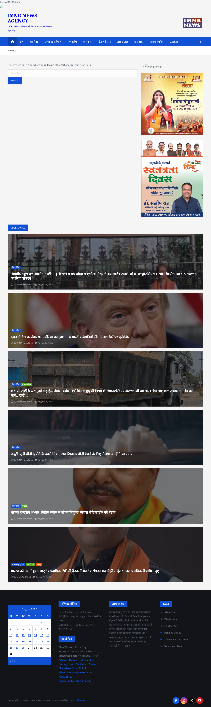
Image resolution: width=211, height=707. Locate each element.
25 (17, 647)
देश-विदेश (34, 41)
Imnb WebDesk (24, 577)
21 (35, 641)
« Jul (12, 661)
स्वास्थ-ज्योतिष (156, 41)
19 (23, 641)
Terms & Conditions (176, 639)
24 (10, 647)
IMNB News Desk (25, 284)
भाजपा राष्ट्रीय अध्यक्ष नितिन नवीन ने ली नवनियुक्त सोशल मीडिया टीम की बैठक (63, 512)
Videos (174, 41)
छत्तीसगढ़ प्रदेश (52, 41)
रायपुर (24, 506)
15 (41, 635)
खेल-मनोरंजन (104, 41)
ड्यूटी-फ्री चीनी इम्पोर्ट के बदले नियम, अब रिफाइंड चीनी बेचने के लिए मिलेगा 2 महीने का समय (71, 453)
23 (47, 641)
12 (23, 635)
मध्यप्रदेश (72, 41)
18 (17, 641)
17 (10, 641)
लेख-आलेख (122, 41)
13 (29, 635)
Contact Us (170, 626)
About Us (169, 612)
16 (47, 635)
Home (11, 50)
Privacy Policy (172, 632)
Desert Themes (77, 700)
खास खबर (138, 41)
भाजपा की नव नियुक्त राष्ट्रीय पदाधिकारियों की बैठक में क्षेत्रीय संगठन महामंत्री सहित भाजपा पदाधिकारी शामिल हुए (85, 570)
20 (29, 641)
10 (10, 635)
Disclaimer (170, 619)
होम (21, 41)
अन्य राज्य (87, 41)
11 (17, 635)
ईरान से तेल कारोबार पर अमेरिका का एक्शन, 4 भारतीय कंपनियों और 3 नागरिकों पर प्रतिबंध (70, 336)
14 (35, 635)
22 (41, 641)
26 (23, 647)
